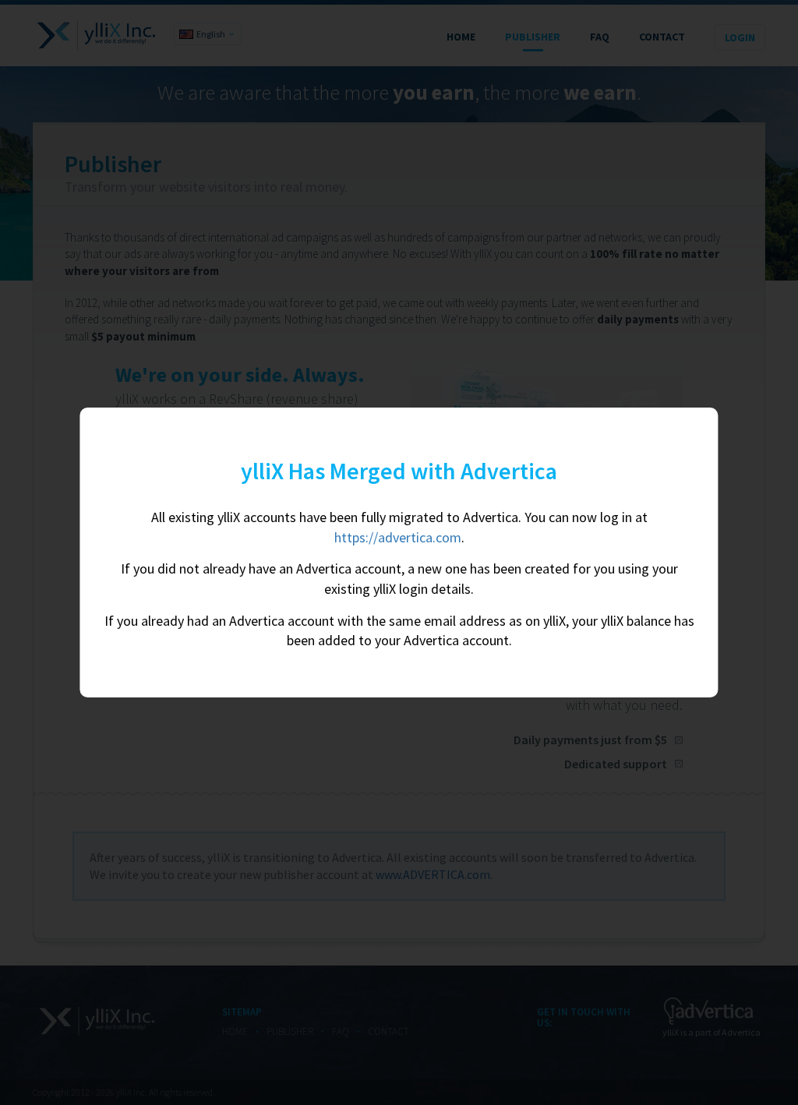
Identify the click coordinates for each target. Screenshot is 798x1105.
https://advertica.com (397, 537)
